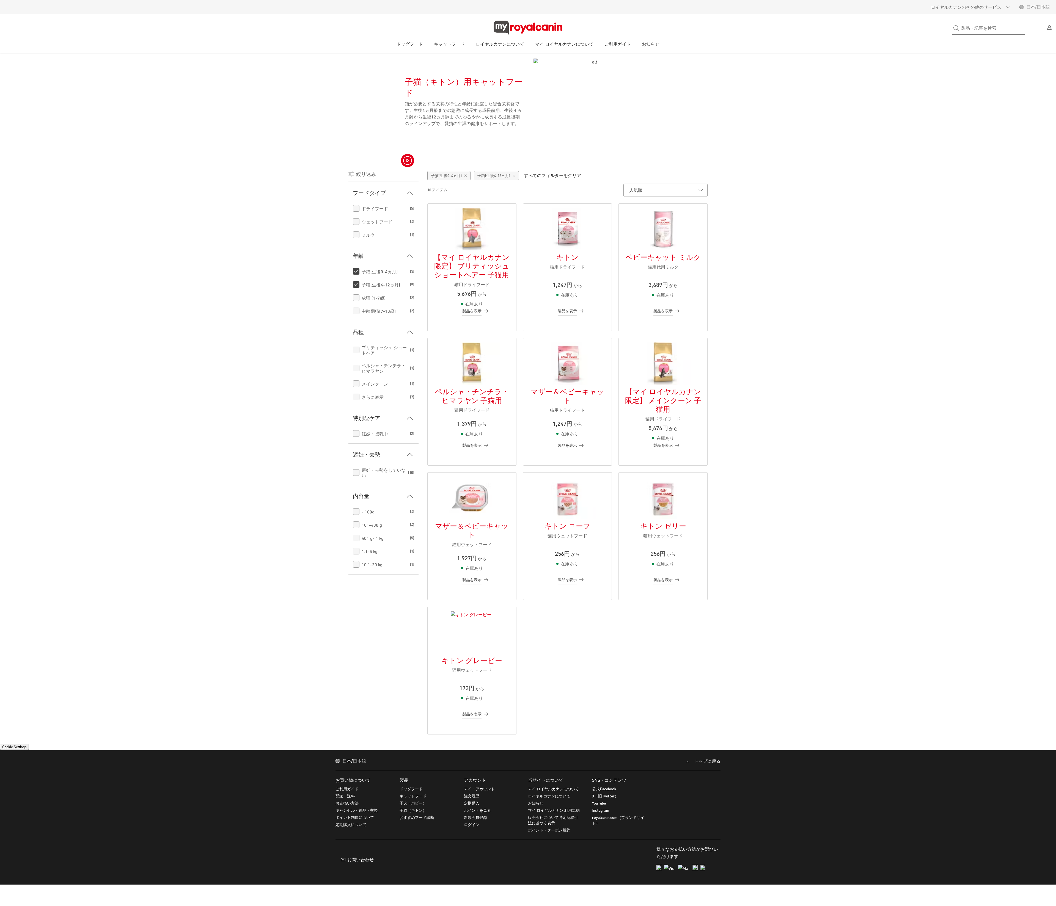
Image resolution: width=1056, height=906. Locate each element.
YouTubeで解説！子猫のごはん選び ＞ (595, 174)
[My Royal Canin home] (528, 28)
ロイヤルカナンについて (500, 43)
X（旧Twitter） (605, 878)
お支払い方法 (347, 885)
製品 (404, 862)
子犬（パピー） (413, 885)
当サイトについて (545, 862)
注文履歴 (471, 878)
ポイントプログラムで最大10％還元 (528, 59)
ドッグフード (410, 43)
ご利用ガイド (617, 43)
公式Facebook (604, 871)
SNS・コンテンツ (609, 862)
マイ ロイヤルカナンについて (553, 871)
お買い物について (353, 862)
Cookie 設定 (16, 770)
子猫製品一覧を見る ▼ (466, 174)
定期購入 (471, 885)
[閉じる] (1047, 896)
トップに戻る (707, 843)
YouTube (599, 885)
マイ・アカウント (479, 871)
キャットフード (449, 43)
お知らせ (650, 43)
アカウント (475, 862)
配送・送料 (345, 878)
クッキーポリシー (300, 895)
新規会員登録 (549, 794)
